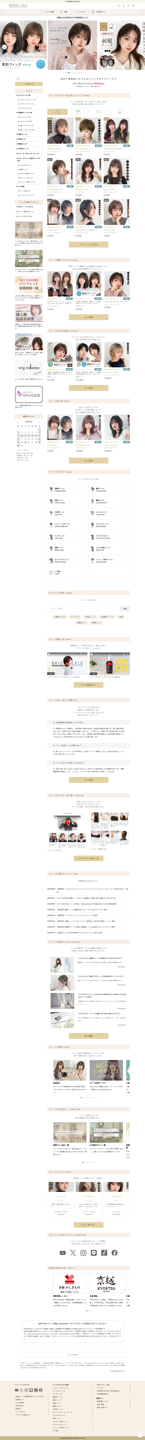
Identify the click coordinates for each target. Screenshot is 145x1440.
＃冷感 (120, 617)
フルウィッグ (69, 1334)
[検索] (119, 5)
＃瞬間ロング (81, 623)
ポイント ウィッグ (99, 112)
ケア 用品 (119, 112)
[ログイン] (123, 5)
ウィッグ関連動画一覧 (88, 685)
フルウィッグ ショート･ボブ (28, 100)
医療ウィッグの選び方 (25, 207)
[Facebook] (114, 1253)
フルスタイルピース (25, 165)
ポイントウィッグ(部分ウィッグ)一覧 (28, 159)
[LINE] (94, 1253)
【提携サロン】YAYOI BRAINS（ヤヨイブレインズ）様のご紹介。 (80, 933)
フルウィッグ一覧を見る (88, 245)
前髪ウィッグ (24, 169)
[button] (45, 1199)
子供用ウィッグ (23, 149)
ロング (61, 1334)
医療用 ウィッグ (78, 112)
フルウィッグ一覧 (24, 95)
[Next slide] (140, 46)
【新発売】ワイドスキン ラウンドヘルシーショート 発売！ (78, 915)
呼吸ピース (22, 139)
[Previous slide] (4, 46)
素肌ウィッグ (22, 134)
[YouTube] (63, 1253)
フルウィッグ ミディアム (27, 104)
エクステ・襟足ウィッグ (27, 173)
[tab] (63, 72)
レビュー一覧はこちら (88, 1225)
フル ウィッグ (57, 112)
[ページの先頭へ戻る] (140, 1435)
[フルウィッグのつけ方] (67, 830)
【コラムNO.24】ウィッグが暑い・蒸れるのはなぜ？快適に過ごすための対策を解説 (86, 904)
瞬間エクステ (22, 144)
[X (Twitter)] (73, 1253)
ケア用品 (21, 186)
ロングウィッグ (108, 151)
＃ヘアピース (75, 617)
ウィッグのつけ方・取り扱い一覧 (88, 858)
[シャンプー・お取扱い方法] (110, 829)
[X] (21, 1390)
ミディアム (53, 1334)
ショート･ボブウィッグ (54, 151)
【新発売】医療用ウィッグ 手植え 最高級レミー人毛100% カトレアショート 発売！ (86, 927)
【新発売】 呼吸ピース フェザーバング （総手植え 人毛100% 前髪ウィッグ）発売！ (86, 921)
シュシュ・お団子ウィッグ (27, 182)
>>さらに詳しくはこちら (117, 1371)
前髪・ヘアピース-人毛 (26, 125)
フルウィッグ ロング (26, 108)
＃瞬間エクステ (59, 617)
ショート (46, 1334)
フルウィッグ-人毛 (25, 117)
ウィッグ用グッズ (25, 191)
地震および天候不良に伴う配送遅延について (72, 17)
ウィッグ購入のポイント (26, 211)
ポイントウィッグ (34, 1334)
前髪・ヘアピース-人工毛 (27, 130)
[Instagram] (83, 1253)
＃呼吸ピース (96, 623)
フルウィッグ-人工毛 (26, 121)
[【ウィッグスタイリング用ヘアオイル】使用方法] (110, 664)
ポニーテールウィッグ (26, 178)
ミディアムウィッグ (110, 192)
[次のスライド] (125, 1077)
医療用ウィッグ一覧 (25, 112)
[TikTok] (104, 1253)
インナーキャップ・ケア (27, 195)
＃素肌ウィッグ (90, 617)
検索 (125, 609)
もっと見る (88, 317)
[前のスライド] (52, 1077)
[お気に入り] (128, 5)
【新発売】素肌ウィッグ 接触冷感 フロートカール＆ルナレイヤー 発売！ (82, 910)
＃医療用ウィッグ (107, 617)
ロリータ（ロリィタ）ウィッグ (28, 153)
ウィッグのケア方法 (25, 216)
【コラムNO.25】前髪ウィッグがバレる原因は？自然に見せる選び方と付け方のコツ (86, 898)
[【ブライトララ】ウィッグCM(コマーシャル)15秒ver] (67, 664)
